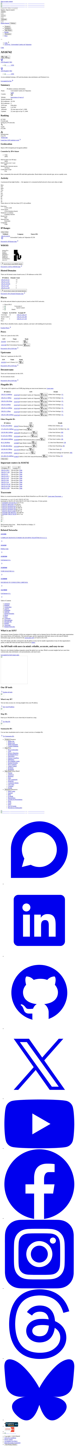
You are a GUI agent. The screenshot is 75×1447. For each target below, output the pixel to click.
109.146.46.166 (5, 439)
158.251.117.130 (22, 319)
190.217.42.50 (12, 514)
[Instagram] (39, 1254)
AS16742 (16, 395)
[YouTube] (39, 1124)
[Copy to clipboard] (2, 57)
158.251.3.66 (5, 480)
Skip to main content (7, 1)
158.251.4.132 (5, 408)
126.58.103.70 (5, 449)
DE (64, 446)
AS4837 (16, 456)
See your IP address (8, 707)
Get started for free (6, 81)
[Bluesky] (39, 1390)
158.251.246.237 (22, 315)
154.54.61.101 (11, 507)
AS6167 (16, 426)
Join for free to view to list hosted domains (15, 291)
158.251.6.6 (4, 404)
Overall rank (4, 121)
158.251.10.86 (5, 394)
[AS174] (4, 504)
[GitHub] (39, 993)
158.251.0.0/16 (5, 236)
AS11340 (3, 345)
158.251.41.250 (5, 486)
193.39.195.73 (13, 502)
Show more (4, 459)
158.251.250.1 (5, 401)
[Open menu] (1, 39)
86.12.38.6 (4, 442)
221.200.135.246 (6, 456)
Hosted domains (5, 99)
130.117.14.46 (11, 511)
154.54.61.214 (11, 506)
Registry (3, 107)
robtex (33, 642)
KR (62, 432)
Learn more (50, 388)
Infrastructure (4, 134)
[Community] (39, 850)
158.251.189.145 (6, 415)
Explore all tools (7, 692)
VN (68, 429)
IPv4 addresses (5, 101)
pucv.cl (21, 97)
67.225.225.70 (5, 436)
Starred (7, 23)
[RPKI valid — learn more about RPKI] (2, 238)
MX (71, 452)
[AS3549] (5, 512)
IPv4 (2, 232)
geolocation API (29, 637)
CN (61, 456)
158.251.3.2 (4, 474)
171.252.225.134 (6, 429)
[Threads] (39, 1324)
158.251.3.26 (5, 478)
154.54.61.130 (11, 509)
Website (3, 97)
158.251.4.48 (5, 286)
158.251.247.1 (5, 476)
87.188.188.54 (5, 446)
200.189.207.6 (12, 512)
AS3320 (16, 446)
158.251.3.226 (5, 488)
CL (62, 394)
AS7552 (16, 429)
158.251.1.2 (4, 411)
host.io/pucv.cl (15, 97)
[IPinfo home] (22, 4)
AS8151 (16, 453)
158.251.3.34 (5, 482)
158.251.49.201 (5, 284)
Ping (10, 394)
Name (2, 91)
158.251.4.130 (5, 288)
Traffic (3, 127)
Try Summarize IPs (8, 736)
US (61, 425)
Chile (12, 93)
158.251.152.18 (5, 484)
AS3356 (3, 341)
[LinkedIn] (39, 921)
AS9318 (16, 433)
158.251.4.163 (5, 282)
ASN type (4, 105)
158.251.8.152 (5, 280)
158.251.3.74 (5, 398)
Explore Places (5, 328)
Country (3, 94)
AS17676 (16, 450)
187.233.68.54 (5, 452)
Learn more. (51, 496)
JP (60, 449)
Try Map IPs (6, 721)
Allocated (4, 109)
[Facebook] (39, 1184)
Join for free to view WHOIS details (13, 264)
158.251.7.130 (5, 472)
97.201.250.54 (5, 425)
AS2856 (16, 439)
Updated (3, 111)
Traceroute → (59, 496)
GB (62, 439)
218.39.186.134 (5, 432)
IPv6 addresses (5, 103)
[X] (39, 1064)
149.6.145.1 (10, 504)
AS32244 (16, 436)
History (3, 23)
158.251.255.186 (22, 317)
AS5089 (16, 443)
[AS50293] (5, 502)
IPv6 (6, 232)
